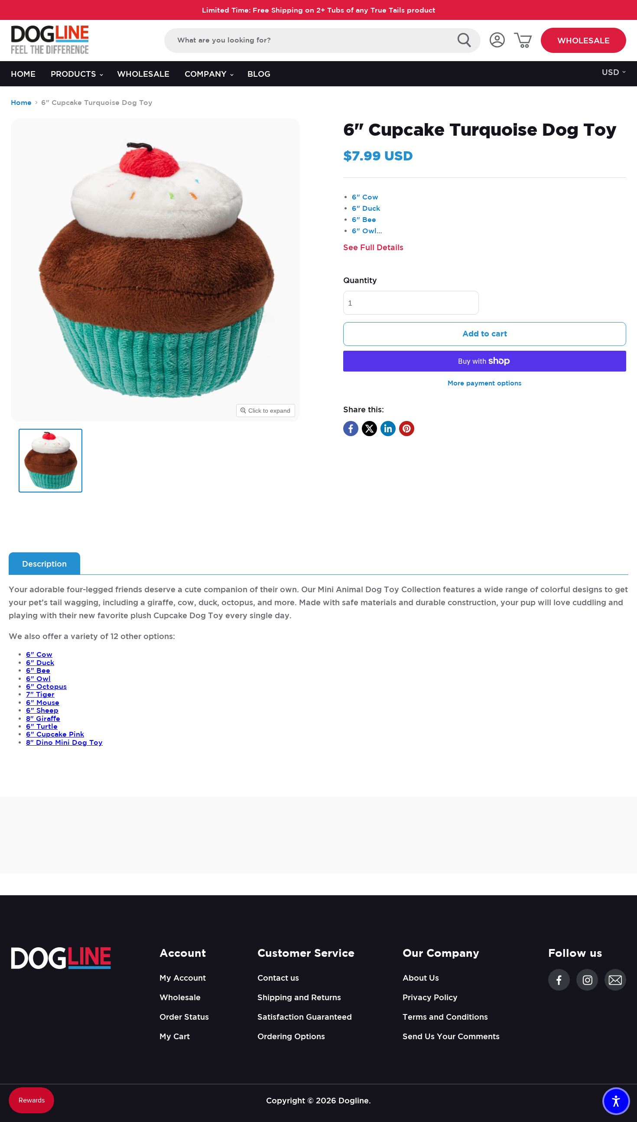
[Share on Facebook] (350, 428)
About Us (421, 977)
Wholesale (583, 40)
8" (43, 718)
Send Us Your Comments (451, 1036)
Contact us (278, 977)
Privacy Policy (430, 997)
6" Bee (364, 219)
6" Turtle (42, 726)
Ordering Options (291, 1036)
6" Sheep (42, 710)
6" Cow (365, 197)
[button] (616, 1101)
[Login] (497, 40)
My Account (182, 977)
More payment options (485, 383)
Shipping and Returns (299, 997)
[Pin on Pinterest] (406, 428)
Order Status (184, 1016)
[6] (50, 461)
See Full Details (373, 247)
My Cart (174, 1036)
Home (23, 73)
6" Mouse (42, 702)
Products (74, 73)
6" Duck (366, 208)
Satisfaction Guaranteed (304, 1016)
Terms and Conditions (445, 1016)
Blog (258, 73)
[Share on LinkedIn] (388, 428)
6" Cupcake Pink (55, 734)
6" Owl (364, 231)
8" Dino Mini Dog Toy (64, 742)
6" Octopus (46, 686)
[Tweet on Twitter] (369, 428)
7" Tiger (40, 694)
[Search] (464, 40)
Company (207, 73)
